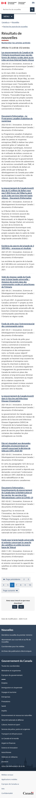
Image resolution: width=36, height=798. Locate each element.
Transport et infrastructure (12, 734)
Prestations (6, 701)
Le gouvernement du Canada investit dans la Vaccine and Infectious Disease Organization (18, 398)
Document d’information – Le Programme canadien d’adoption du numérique (17, 118)
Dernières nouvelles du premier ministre (17, 635)
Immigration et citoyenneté (12, 688)
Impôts (4, 711)
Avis (3, 789)
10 (30, 585)
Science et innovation (10, 748)
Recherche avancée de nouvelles (15, 26)
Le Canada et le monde (10, 738)
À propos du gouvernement (12, 675)
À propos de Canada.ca (10, 784)
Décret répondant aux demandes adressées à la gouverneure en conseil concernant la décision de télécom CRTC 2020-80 (16, 447)
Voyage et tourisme (9, 692)
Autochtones (6, 752)
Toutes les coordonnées (11, 666)
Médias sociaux (7, 775)
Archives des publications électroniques (17, 651)
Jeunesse (5, 762)
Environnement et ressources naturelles (17, 715)
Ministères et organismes (11, 671)
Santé (4, 706)
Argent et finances (8, 743)
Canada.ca (6, 22)
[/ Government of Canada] (14, 3)
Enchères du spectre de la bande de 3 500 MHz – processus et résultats (18, 247)
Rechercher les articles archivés (16, 43)
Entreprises (6, 697)
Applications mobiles (9, 779)
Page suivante (9, 590)
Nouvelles (15, 22)
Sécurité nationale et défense (13, 720)
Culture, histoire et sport (11, 725)
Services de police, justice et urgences (16, 729)
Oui (14, 607)
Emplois (5, 683)
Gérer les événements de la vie (13, 766)
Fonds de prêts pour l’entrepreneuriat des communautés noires (18, 325)
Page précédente (13, 579)
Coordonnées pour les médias (13, 646)
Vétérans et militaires (10, 757)
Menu (9, 16)
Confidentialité (7, 793)
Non (21, 607)
